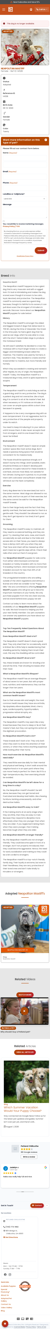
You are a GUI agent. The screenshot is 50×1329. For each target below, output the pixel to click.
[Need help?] (5, 1323)
